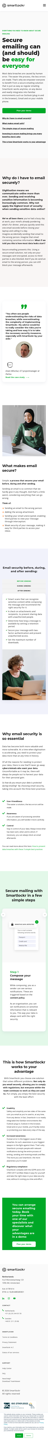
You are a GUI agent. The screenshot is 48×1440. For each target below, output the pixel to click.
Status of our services (10, 1352)
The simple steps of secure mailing (18, 128)
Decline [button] (28, 1435)
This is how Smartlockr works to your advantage (24, 142)
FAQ (3, 1373)
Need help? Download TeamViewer (11, 1379)
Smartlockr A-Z (8, 1347)
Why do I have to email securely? (16, 118)
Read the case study (15, 377)
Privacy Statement (9, 1342)
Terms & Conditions (10, 1337)
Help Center (7, 1368)
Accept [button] (19, 1435)
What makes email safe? (13, 123)
